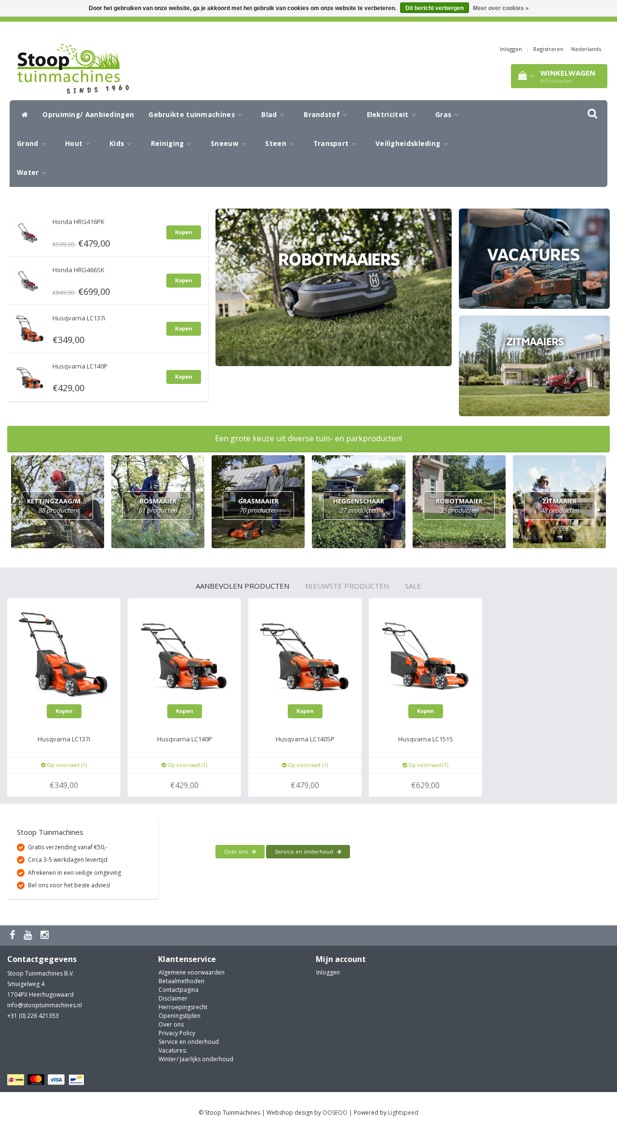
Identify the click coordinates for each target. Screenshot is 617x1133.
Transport (332, 143)
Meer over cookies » (501, 8)
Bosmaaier (157, 505)
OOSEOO (335, 1112)
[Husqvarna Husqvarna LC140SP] (304, 654)
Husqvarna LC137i (79, 318)
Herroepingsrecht (183, 1007)
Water (29, 172)
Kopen (183, 232)
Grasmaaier (258, 505)
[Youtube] (29, 935)
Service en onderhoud (305, 851)
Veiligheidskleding (409, 143)
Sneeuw (226, 143)
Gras (444, 114)
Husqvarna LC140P (80, 366)
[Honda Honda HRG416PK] (29, 230)
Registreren (548, 49)
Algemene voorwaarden (192, 972)
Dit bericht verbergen (434, 8)
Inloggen (511, 49)
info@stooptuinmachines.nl (44, 1005)
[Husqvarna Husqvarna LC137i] (29, 327)
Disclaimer (173, 998)
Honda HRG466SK (79, 269)
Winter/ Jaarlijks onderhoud (196, 1059)
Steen (276, 143)
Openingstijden (180, 1016)
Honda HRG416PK (79, 221)
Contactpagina (179, 990)
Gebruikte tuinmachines (192, 114)
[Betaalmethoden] (47, 1080)
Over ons (236, 851)
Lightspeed (403, 1112)
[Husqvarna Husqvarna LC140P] (29, 375)
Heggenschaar (358, 505)
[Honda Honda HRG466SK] (29, 279)
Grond (28, 143)
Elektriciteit (389, 114)
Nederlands (586, 49)
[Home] (22, 114)
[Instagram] (45, 935)
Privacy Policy (177, 1033)
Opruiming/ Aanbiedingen (88, 114)
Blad (270, 114)
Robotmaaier (459, 505)
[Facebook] (13, 935)
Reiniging (168, 143)
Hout (75, 143)
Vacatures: (173, 1050)
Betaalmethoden (181, 981)
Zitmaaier (559, 505)
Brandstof (323, 114)
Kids (117, 143)
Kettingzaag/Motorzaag (72, 505)
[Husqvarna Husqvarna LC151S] (425, 654)
